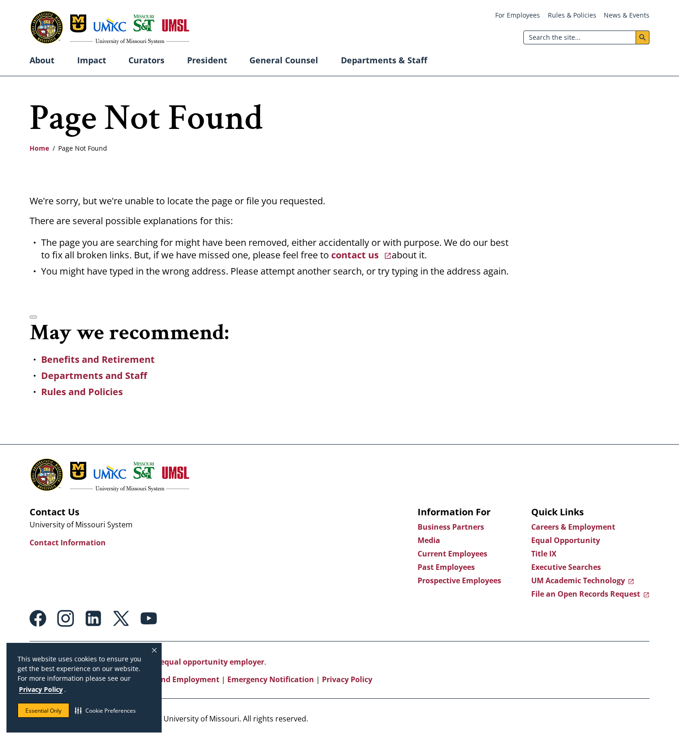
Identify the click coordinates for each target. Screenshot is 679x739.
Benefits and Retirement (98, 359)
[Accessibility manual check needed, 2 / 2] (33, 317)
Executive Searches (566, 567)
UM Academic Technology (578, 580)
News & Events (626, 15)
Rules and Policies (82, 391)
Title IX (544, 554)
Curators (146, 60)
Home (39, 148)
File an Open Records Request (585, 594)
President (207, 60)
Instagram (65, 618)
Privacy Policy (41, 689)
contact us (356, 255)
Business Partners (451, 527)
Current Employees (452, 554)
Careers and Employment (173, 679)
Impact (91, 60)
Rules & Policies (572, 15)
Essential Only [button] (43, 711)
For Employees (517, 15)
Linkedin (93, 618)
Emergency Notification (270, 679)
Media (429, 540)
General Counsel (283, 60)
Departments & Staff (384, 60)
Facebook (38, 618)
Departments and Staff (94, 375)
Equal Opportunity (565, 540)
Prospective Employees (459, 580)
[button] (105, 710)
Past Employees (446, 567)
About (42, 60)
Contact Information (68, 542)
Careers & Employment (573, 527)
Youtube (148, 618)
